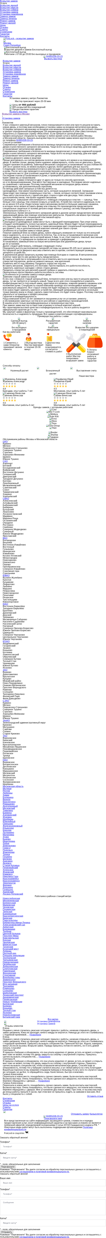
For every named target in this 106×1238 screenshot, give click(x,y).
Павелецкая (9, 971)
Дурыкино (8, 887)
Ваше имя (5, 1178)
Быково (7, 839)
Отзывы (4, 27)
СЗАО (6, 701)
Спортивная (9, 975)
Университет (9, 980)
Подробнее (35, 1035)
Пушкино (7, 856)
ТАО (5, 736)
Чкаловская (9, 942)
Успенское (8, 870)
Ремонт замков (7, 21)
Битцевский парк (11, 1017)
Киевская (7, 918)
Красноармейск (11, 878)
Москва (7, 43)
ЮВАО (6, 575)
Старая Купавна (11, 865)
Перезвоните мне (53, 1118)
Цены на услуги (11, 1105)
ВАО (5, 538)
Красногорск (9, 802)
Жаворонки (8, 852)
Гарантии (5, 34)
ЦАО (5, 441)
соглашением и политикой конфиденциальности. (44, 1171)
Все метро (53, 1019)
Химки (6, 795)
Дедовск (7, 863)
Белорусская (9, 903)
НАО (5, 760)
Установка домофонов (11, 14)
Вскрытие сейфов (9, 10)
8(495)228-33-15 (54, 56)
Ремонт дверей (8, 23)
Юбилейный (9, 821)
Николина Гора (10, 876)
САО (5, 461)
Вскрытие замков (11, 61)
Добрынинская (10, 966)
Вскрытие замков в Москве (16, 114)
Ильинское (8, 828)
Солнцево (8, 990)
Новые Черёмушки (12, 1001)
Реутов (6, 791)
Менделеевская (11, 900)
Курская (7, 940)
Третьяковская (10, 960)
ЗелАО (6, 720)
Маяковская (9, 905)
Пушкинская (9, 909)
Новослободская (11, 898)
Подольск (8, 850)
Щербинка (8, 819)
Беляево (7, 1006)
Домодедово (9, 846)
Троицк (6, 854)
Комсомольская (11, 938)
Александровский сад (14, 925)
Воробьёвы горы (11, 977)
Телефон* (5, 1142)
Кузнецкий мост (11, 949)
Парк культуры (10, 920)
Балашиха (8, 797)
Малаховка (8, 835)
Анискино (8, 861)
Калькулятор (96, 1114)
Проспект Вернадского (14, 982)
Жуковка (7, 817)
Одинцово (8, 824)
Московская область (13, 786)
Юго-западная (10, 984)
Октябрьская (9, 964)
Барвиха (7, 813)
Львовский (8, 892)
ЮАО (5, 604)
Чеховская (8, 907)
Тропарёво (8, 986)
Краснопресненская (13, 916)
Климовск (8, 874)
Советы (4, 29)
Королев (7, 830)
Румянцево (8, 988)
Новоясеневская (11, 1015)
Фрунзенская (9, 973)
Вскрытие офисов (9, 7)
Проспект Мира (10, 936)
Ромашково (9, 804)
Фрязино (7, 885)
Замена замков (8, 16)
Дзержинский (9, 815)
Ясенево (7, 1012)
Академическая (11, 997)
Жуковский (8, 872)
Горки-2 (6, 848)
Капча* (3, 1153)
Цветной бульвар (11, 933)
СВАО (6, 498)
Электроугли (9, 883)
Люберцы (8, 793)
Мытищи (7, 788)
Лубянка (7, 951)
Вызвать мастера (53, 59)
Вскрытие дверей (9, 5)
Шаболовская (10, 993)
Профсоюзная (10, 999)
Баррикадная (9, 914)
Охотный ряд (9, 953)
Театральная (9, 958)
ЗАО (5, 670)
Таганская (8, 947)
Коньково (7, 1008)
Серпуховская (10, 969)
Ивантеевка (9, 841)
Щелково (7, 859)
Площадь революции (13, 955)
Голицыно (8, 889)
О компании (6, 32)
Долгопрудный (10, 806)
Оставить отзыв (95, 1096)
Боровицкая (9, 929)
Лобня (6, 843)
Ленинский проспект (13, 995)
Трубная (7, 931)
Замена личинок (8, 18)
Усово (6, 837)
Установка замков (9, 12)
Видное (6, 799)
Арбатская (8, 927)
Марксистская (10, 944)
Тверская (7, 911)
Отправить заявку (80, 1114)
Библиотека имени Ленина (16, 922)
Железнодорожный (12, 826)
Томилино (8, 810)
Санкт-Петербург (12, 45)
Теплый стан (9, 1010)
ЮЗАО (6, 641)
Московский (9, 808)
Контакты (5, 36)
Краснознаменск (11, 881)
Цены (3, 25)
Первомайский (10, 867)
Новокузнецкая (10, 962)
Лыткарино (8, 832)
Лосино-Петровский (13, 894)
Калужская (8, 1004)
